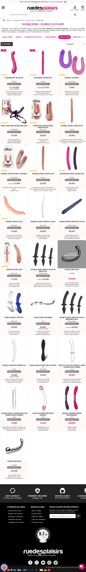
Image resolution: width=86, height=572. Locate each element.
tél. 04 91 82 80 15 (62, 498)
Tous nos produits (5, 7)
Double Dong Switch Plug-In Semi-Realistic (71, 318)
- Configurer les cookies (15, 522)
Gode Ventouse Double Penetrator (43, 126)
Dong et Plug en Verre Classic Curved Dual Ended (71, 366)
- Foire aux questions (38, 519)
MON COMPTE (75, 10)
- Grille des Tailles (37, 516)
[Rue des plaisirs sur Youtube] (43, 563)
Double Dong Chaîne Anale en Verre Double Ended (14, 414)
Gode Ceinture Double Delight (14, 126)
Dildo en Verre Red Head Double (43, 414)
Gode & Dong (7, 37)
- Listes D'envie (36, 513)
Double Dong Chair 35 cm (43, 174)
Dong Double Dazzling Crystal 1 (43, 366)
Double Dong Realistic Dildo (72, 221)
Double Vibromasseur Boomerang (72, 414)
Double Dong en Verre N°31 (14, 365)
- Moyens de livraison (14, 513)
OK (78, 516)
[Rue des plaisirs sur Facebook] (30, 563)
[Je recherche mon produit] (75, 15)
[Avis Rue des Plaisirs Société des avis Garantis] (43, 535)
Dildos (18, 37)
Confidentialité (49, 567)
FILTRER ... (7, 44)
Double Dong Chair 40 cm (72, 126)
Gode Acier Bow (14, 461)
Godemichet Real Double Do (72, 174)
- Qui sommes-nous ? (15, 511)
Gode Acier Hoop (72, 269)
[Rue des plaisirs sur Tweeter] (37, 563)
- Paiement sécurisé (14, 519)
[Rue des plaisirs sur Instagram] (49, 563)
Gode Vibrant (50, 37)
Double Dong (64, 37)
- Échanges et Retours (15, 516)
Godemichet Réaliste (33, 37)
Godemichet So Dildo (14, 78)
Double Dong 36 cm (14, 221)
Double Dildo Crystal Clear (43, 221)
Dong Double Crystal (14, 317)
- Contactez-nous (37, 522)
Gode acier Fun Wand (43, 317)
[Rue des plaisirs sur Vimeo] (56, 563)
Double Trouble (72, 78)
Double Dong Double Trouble (14, 174)
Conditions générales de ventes (65, 567)
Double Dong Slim (14, 269)
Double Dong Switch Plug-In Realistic (43, 270)
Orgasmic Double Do (43, 78)
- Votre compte (36, 511)
